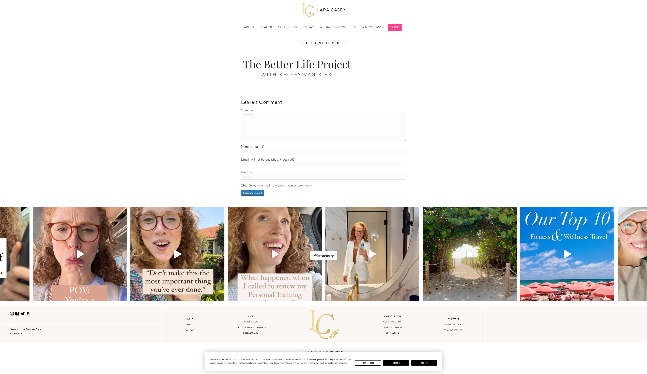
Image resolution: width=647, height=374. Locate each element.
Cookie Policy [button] (279, 363)
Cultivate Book (392, 321)
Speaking (266, 27)
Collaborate (250, 332)
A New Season (373, 27)
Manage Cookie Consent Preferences (323, 351)
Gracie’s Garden (392, 327)
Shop (395, 27)
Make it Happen (392, 316)
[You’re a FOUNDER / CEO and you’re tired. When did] (80, 254)
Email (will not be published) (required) (267, 159)
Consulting (287, 27)
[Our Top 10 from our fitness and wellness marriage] (567, 254)
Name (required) (252, 146)
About (249, 27)
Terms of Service (452, 330)
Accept (424, 363)
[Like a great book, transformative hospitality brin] (372, 254)
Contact (309, 27)
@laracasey (323, 256)
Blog (353, 27)
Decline (396, 363)
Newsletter (452, 319)
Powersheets (250, 321)
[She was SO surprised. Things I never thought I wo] (275, 254)
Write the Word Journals (251, 327)
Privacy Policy (452, 324)
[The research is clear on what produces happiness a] (470, 254)
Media (325, 27)
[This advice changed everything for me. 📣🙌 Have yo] (177, 254)
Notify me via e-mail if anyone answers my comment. (277, 185)
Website (246, 172)
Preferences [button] (343, 363)
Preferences (368, 363)
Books (339, 27)
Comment (248, 110)
